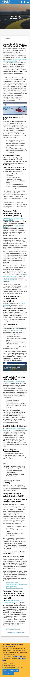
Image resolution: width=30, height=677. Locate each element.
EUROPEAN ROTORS (8, 280)
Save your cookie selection (11, 670)
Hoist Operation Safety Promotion (15, 275)
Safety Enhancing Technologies (14, 588)
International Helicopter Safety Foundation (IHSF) (15, 60)
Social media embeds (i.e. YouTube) (13, 667)
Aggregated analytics (9, 665)
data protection (18, 656)
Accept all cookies (8, 674)
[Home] (5, 2)
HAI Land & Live (18, 330)
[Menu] (28, 2)
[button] (24, 2)
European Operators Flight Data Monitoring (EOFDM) (12, 601)
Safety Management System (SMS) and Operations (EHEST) (16, 585)
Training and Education (12, 582)
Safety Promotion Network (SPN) (13, 381)
